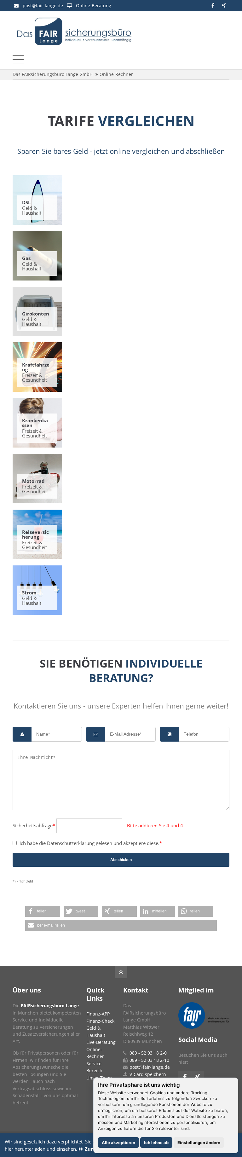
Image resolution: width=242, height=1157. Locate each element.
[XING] (223, 5)
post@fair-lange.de (43, 6)
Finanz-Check (100, 1021)
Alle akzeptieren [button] (118, 1142)
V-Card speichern (148, 1074)
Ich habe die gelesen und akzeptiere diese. (87, 843)
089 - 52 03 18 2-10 (149, 1060)
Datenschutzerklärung (71, 843)
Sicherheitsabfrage (34, 825)
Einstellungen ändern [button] (198, 1142)
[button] (42, 911)
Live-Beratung (101, 1042)
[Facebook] (212, 5)
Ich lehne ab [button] (156, 1142)
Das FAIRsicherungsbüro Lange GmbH (53, 74)
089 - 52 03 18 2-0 (148, 1053)
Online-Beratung (93, 6)
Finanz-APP (98, 1014)
